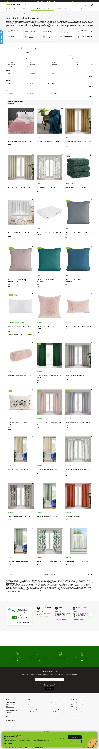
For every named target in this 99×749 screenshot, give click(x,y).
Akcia (40, 62)
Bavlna (40, 83)
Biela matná (40, 73)
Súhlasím (75, 737)
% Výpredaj (40, 64)
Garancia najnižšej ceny (33, 709)
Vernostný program (54, 706)
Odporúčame (11, 48)
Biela (18, 73)
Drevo (61, 83)
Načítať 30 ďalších (49, 574)
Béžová (61, 73)
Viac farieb (83, 62)
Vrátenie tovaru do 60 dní (27, 1)
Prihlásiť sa (49, 688)
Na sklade (18, 62)
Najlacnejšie (20, 48)
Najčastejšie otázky (54, 709)
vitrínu (22, 587)
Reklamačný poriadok (76, 706)
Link (17, 660)
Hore (10, 574)
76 (91, 574)
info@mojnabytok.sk (11, 704)
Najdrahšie (28, 48)
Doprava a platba (32, 704)
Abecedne (48, 48)
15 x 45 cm (18, 93)
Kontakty (30, 702)
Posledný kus (61, 64)
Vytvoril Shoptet (89, 747)
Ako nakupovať (31, 706)
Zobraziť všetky (26, 622)
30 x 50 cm (61, 93)
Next (91, 615)
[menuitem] (9, 9)
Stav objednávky (54, 704)
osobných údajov (51, 685)
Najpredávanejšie (38, 48)
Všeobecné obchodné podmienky (79, 702)
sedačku (8, 587)
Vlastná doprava (12, 1)
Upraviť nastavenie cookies (40, 747)
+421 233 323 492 (83, 1)
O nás (51, 702)
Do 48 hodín (83, 64)
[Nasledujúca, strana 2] (88, 574)
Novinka (61, 62)
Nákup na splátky (32, 711)
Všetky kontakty (10, 706)
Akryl (18, 83)
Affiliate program (53, 711)
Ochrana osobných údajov (77, 704)
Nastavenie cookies (76, 713)
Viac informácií (8, 743)
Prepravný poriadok (76, 709)
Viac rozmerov (18, 64)
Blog (29, 713)
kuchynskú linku (41, 587)
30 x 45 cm (40, 93)
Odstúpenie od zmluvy (76, 711)
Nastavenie (74, 742)
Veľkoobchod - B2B (54, 713)
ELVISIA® (18, 66)
